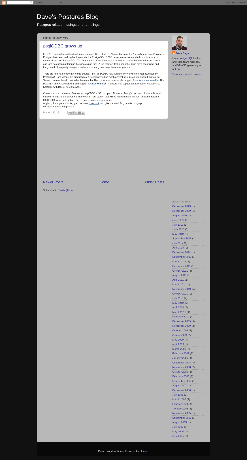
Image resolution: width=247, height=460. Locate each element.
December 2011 (181, 266)
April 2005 (178, 436)
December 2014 (181, 252)
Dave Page (182, 53)
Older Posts (154, 182)
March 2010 (179, 312)
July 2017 (177, 243)
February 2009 (180, 353)
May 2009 (178, 339)
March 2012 (179, 261)
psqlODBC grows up (62, 45)
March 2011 (179, 284)
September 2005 (181, 417)
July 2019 (177, 224)
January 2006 (180, 408)
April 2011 (178, 279)
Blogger (144, 451)
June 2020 (178, 220)
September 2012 (181, 256)
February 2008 (180, 376)
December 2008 (181, 362)
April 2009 (178, 344)
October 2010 (180, 293)
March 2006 (179, 399)
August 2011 (179, 275)
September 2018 (181, 238)
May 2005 (178, 431)
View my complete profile (186, 74)
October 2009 (180, 330)
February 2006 (180, 403)
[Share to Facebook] (79, 113)
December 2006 (181, 390)
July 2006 (177, 394)
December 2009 (181, 321)
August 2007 (179, 385)
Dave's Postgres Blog (68, 16)
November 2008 (181, 367)
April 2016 (178, 247)
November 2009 (181, 325)
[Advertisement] (103, 149)
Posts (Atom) (66, 190)
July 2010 (177, 298)
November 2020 (181, 210)
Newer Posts (53, 182)
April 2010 (178, 307)
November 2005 (181, 413)
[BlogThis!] (72, 113)
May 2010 (178, 302)
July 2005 (177, 426)
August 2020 (179, 215)
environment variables (148, 80)
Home (104, 182)
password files (99, 83)
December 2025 (181, 206)
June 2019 (178, 229)
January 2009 (180, 357)
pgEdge (176, 68)
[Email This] (69, 113)
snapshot (94, 103)
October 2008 (180, 371)
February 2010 (180, 316)
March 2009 (179, 348)
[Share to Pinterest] (83, 113)
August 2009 (179, 334)
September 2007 (181, 381)
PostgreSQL (185, 58)
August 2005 (179, 422)
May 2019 (178, 233)
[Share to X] (76, 113)
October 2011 (180, 270)
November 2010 (181, 288)
